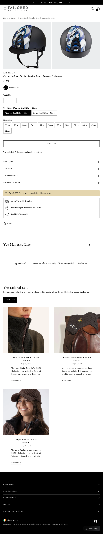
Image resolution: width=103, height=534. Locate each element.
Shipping (19, 152)
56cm (50, 125)
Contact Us (24, 214)
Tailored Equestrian (22, 524)
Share (9, 224)
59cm (76, 125)
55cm (42, 125)
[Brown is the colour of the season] (77, 330)
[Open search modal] (92, 8)
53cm (24, 125)
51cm (7, 125)
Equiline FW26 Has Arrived (26, 441)
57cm (59, 125)
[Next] (69, 2)
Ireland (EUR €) (11, 520)
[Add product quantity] (14, 100)
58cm (67, 125)
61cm (93, 125)
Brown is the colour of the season (77, 359)
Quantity (7, 94)
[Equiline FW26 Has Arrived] (26, 412)
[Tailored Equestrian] (18, 8)
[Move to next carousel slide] (97, 245)
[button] (51, 87)
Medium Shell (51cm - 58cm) (17, 113)
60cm (84, 125)
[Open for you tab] (96, 521)
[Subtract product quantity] (5, 100)
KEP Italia (9, 72)
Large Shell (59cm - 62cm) (44, 113)
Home (5, 18)
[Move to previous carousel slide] (91, 245)
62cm (7, 130)
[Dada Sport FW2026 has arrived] (26, 330)
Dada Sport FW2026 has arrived (26, 359)
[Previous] (34, 2)
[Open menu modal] (5, 8)
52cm (16, 125)
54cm (33, 125)
